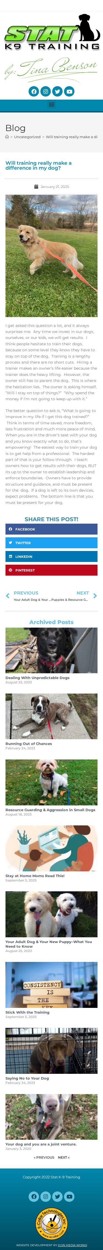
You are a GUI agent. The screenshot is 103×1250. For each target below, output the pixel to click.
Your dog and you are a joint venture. (40, 1144)
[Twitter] (57, 91)
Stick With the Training (27, 1012)
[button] (51, 104)
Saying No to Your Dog (27, 1078)
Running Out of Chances (28, 743)
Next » (63, 1157)
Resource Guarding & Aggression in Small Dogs (50, 810)
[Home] (7, 137)
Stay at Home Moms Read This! (35, 876)
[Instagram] (45, 91)
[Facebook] (34, 91)
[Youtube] (69, 91)
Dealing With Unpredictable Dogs (37, 677)
